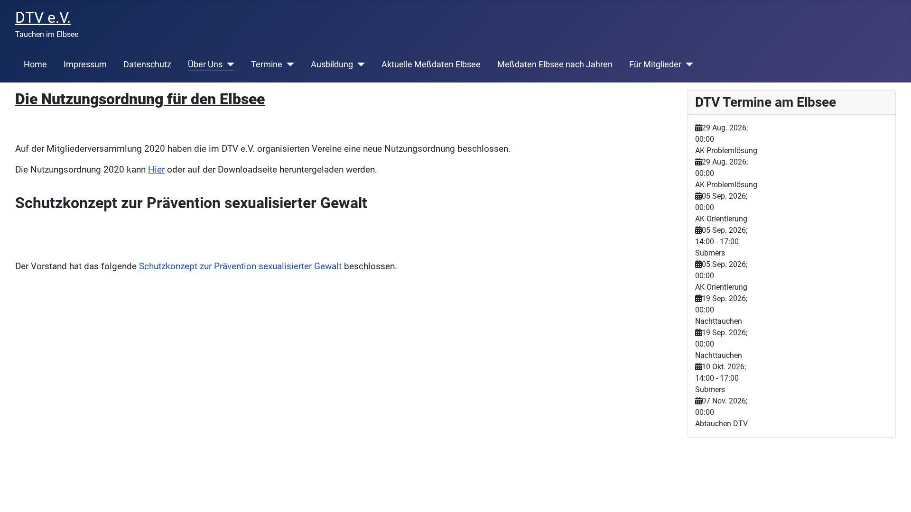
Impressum (85, 64)
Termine (266, 64)
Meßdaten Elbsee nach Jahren (555, 64)
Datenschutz (147, 64)
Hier (156, 170)
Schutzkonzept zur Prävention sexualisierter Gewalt (240, 266)
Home (35, 64)
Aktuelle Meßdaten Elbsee (431, 64)
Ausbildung (332, 64)
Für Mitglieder (655, 64)
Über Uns (205, 64)
